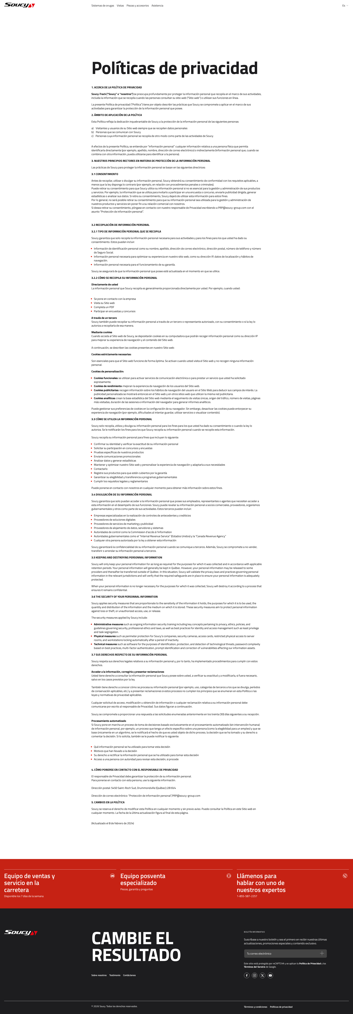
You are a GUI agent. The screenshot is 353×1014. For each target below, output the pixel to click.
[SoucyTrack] (34, 5)
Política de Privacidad (310, 963)
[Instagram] (254, 976)
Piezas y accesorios (138, 5)
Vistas (120, 5)
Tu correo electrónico (259, 953)
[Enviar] (322, 953)
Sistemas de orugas (102, 5)
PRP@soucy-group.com (232, 208)
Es (343, 5)
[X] (262, 976)
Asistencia (157, 5)
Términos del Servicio (254, 967)
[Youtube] (270, 976)
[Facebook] (247, 976)
